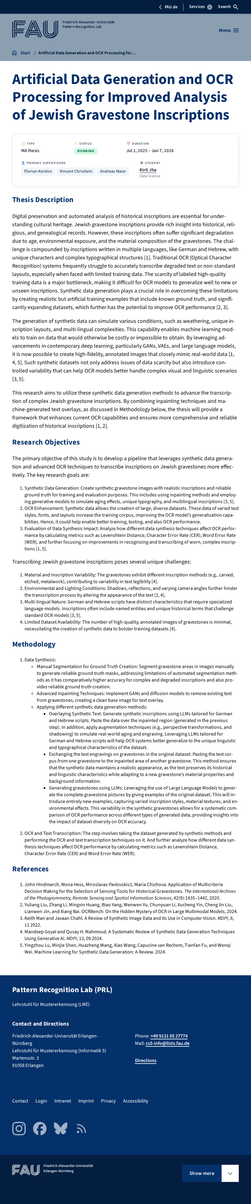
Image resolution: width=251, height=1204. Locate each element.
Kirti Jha (148, 169)
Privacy (108, 1101)
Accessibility (135, 1101)
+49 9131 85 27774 (169, 1036)
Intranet (62, 1101)
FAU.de (171, 7)
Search (224, 7)
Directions (145, 1060)
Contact (20, 1101)
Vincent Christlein (76, 171)
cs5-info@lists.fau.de (167, 1043)
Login (41, 1101)
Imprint (86, 1101)
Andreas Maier (113, 171)
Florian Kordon (38, 171)
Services (197, 7)
